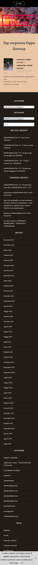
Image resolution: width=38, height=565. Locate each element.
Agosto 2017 (8, 439)
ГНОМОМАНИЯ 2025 (11, 516)
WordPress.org (8, 551)
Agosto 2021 (8, 326)
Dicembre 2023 (9, 276)
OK (22, 563)
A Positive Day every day (19, 20)
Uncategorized (8, 511)
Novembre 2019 (9, 418)
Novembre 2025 (9, 245)
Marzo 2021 (7, 347)
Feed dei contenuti (10, 540)
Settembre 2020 (9, 372)
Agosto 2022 (8, 306)
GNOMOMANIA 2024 (11, 496)
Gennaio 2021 (8, 357)
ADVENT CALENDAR (10, 458)
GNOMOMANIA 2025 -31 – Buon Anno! (16, 137)
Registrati (7, 530)
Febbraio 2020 (8, 403)
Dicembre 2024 (9, 265)
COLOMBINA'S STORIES (12, 470)
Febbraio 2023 (8, 286)
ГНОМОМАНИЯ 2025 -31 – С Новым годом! (18, 145)
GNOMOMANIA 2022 (11, 486)
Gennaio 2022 (8, 316)
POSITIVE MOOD (9, 506)
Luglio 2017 (7, 444)
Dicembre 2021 (8, 321)
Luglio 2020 (8, 377)
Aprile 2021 (7, 342)
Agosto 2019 (8, 433)
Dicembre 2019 (9, 413)
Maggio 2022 (8, 311)
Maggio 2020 (8, 388)
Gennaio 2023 (8, 291)
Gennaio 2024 (8, 270)
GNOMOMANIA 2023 (11, 491)
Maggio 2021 (8, 337)
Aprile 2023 (7, 281)
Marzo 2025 (7, 250)
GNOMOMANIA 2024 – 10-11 (21, 187)
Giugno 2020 (8, 383)
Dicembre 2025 (9, 240)
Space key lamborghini (11, 200)
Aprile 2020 (8, 393)
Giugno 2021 (8, 332)
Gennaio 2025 (8, 260)
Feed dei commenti (10, 545)
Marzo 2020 (8, 398)
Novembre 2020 (9, 367)
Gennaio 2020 (8, 408)
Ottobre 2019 (8, 423)
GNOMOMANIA (9, 481)
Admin (6, 73)
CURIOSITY (7, 475)
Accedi (6, 535)
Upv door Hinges (9, 221)
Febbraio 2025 (8, 255)
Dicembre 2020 (9, 362)
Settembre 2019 (9, 428)
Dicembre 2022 (9, 296)
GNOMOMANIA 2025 (11, 501)
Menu (20, 3)
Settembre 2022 (9, 301)
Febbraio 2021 (8, 352)
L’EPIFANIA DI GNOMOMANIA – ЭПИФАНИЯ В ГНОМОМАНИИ (15, 223)
